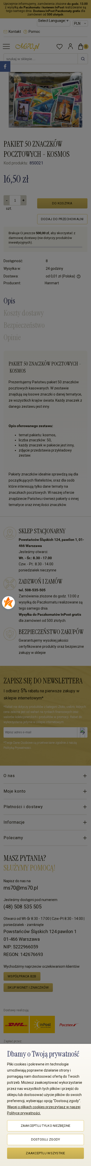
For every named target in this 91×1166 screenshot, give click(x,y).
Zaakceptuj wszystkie (45, 1153)
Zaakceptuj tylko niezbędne (46, 1126)
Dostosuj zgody (45, 1139)
